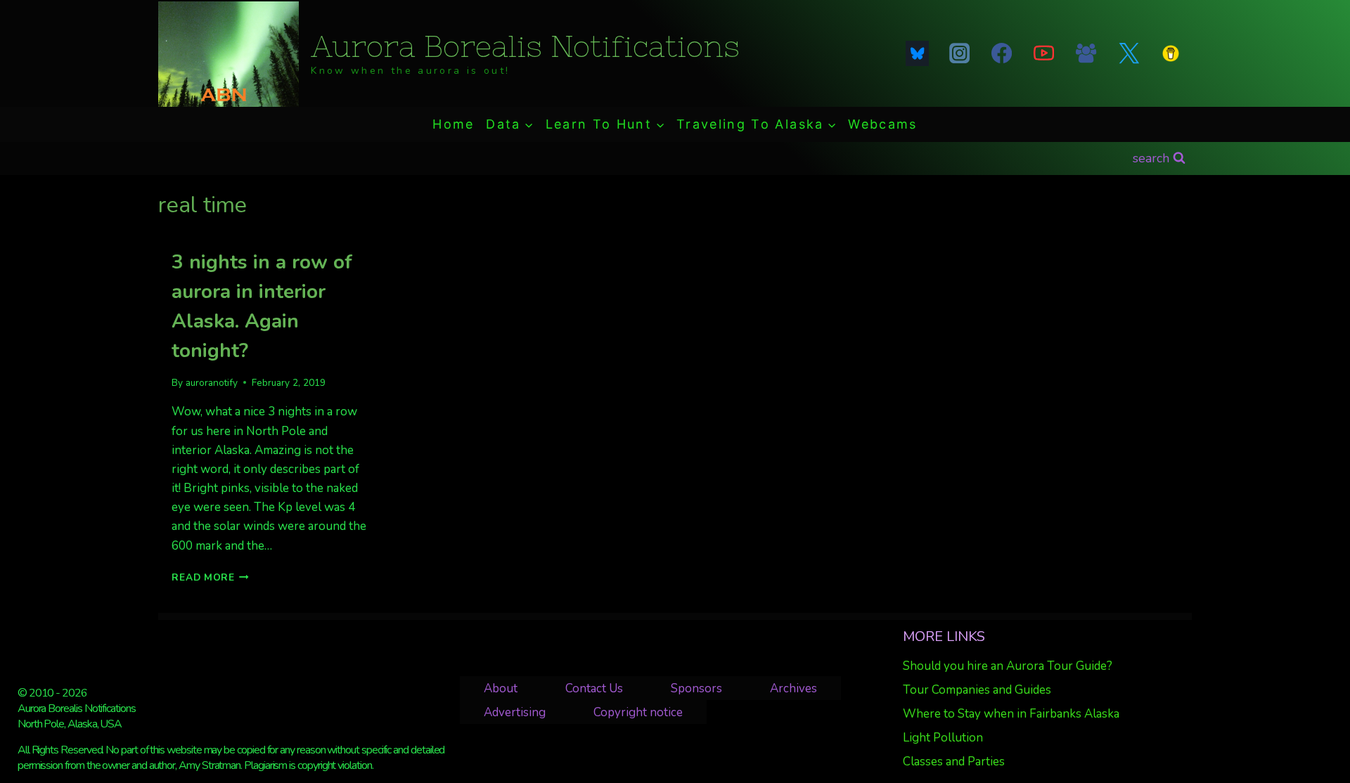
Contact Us (594, 688)
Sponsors (696, 688)
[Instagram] (959, 53)
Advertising (515, 712)
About (501, 688)
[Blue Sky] (916, 53)
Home (453, 124)
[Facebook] (1001, 53)
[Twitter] (1128, 53)
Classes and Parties (954, 761)
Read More (210, 577)
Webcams (882, 124)
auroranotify (212, 382)
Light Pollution (943, 738)
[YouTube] (1044, 53)
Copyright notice (638, 712)
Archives (793, 688)
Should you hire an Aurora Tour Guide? (1007, 666)
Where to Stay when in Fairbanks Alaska (1011, 714)
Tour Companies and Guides (977, 690)
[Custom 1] (1170, 53)
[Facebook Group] (1086, 53)
